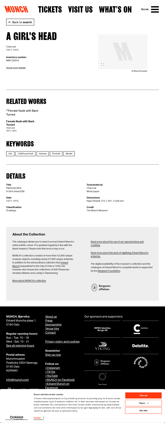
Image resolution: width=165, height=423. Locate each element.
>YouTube (51, 375)
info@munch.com (17, 379)
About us (51, 316)
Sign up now (53, 354)
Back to (22, 22)
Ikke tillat (143, 410)
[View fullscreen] (122, 51)
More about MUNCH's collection (29, 281)
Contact (50, 332)
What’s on (115, 9)
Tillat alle (143, 395)
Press (48, 320)
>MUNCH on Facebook (60, 379)
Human (43, 154)
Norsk (145, 9)
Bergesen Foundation (109, 271)
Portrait (56, 154)
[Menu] (155, 9)
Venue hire (52, 328)
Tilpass (142, 403)
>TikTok (50, 371)
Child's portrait (25, 154)
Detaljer (37, 418)
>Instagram (52, 368)
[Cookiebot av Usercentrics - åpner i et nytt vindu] (16, 418)
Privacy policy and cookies (62, 341)
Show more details (16, 68)
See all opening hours (20, 345)
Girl (10, 154)
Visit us (80, 9)
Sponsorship (53, 324)
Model (69, 154)
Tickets (50, 9)
